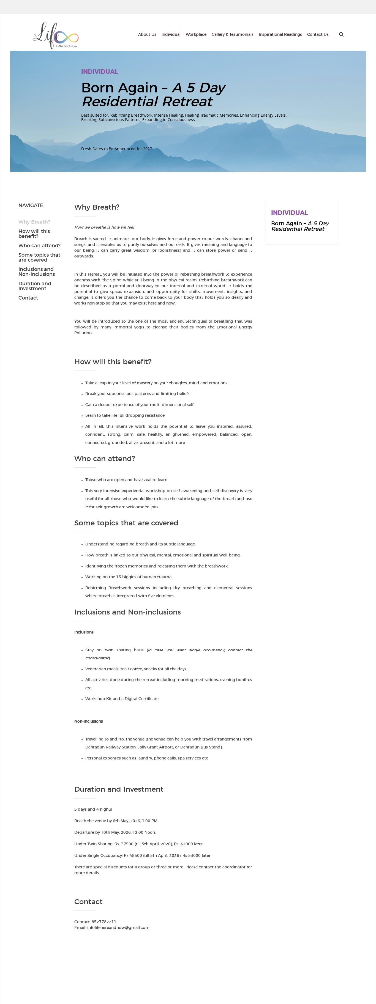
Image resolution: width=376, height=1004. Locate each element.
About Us (147, 35)
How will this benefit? (34, 234)
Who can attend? (39, 245)
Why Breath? (34, 222)
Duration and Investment (34, 286)
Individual (171, 35)
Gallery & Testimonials (233, 35)
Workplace (196, 35)
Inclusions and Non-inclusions (36, 272)
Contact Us (318, 35)
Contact (28, 298)
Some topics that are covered (39, 258)
